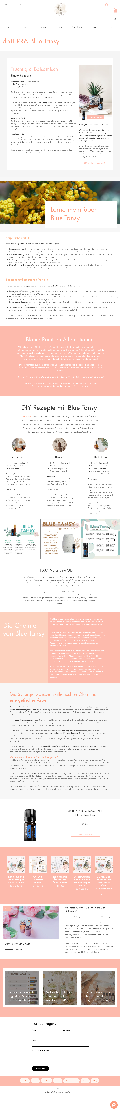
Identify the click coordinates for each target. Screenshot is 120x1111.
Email (34, 1040)
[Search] (114, 18)
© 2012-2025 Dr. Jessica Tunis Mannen (60, 1092)
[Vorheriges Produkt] (4, 864)
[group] (60, 876)
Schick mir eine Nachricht (41, 1050)
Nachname (66, 1030)
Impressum (52, 1089)
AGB (70, 1089)
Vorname (35, 1030)
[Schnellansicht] (16, 864)
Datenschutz (62, 1089)
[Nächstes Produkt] (116, 864)
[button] (115, 10)
